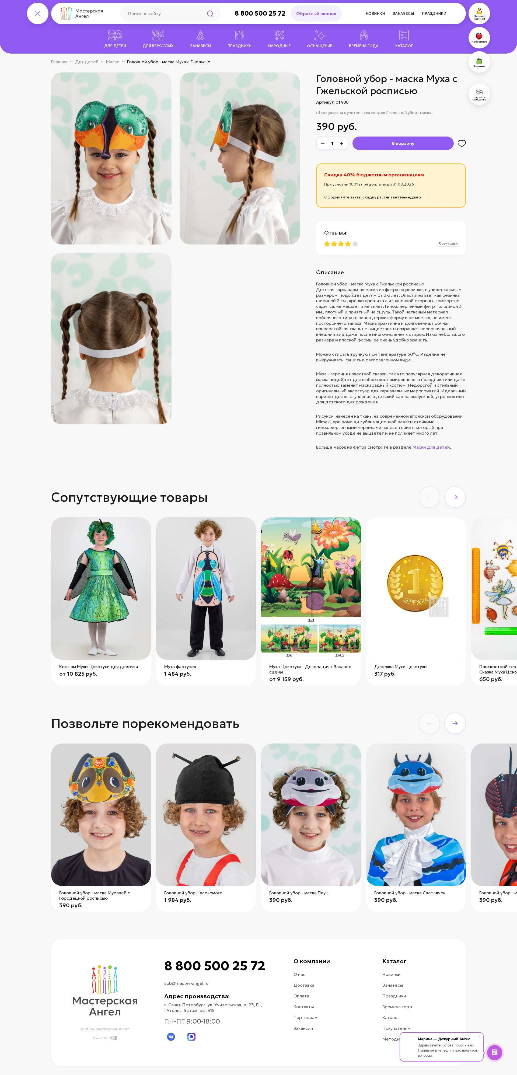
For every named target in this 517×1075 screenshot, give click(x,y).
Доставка (304, 985)
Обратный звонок (316, 13)
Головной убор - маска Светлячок (409, 892)
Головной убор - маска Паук (298, 892)
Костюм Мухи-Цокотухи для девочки (98, 666)
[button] (429, 497)
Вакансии (303, 1028)
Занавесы (403, 13)
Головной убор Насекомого (193, 892)
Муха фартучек (180, 666)
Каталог (390, 1017)
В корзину (403, 143)
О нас (299, 974)
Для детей (87, 61)
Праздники (434, 13)
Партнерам (305, 1017)
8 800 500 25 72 (260, 13)
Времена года (397, 1006)
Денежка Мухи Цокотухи (400, 666)
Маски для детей (431, 447)
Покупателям (396, 1028)
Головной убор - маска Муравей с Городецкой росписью (94, 895)
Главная (59, 61)
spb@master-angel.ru (186, 983)
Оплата (301, 996)
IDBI (112, 1038)
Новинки (375, 13)
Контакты (304, 1006)
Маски (113, 61)
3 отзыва (448, 243)
